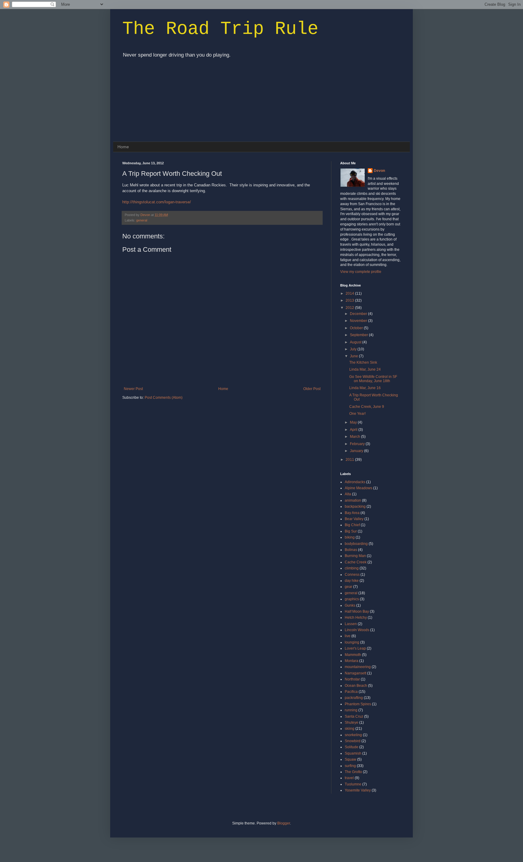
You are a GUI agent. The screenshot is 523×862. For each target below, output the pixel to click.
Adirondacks (355, 482)
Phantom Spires (358, 704)
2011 (350, 459)
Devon (145, 215)
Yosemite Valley (358, 790)
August (356, 342)
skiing (349, 728)
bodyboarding (356, 544)
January (357, 451)
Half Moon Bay (357, 611)
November (359, 321)
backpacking (355, 506)
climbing (352, 568)
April (354, 430)
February (358, 444)
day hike (352, 580)
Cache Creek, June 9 (366, 407)
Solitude (351, 747)
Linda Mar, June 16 (365, 388)
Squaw (350, 759)
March (355, 436)
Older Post (312, 389)
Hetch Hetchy (356, 617)
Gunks (350, 605)
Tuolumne (353, 784)
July (353, 349)
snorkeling (353, 735)
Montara (351, 661)
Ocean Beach (356, 685)
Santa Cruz (354, 716)
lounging (352, 642)
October (357, 328)
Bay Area (352, 513)
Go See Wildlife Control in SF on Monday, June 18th (373, 379)
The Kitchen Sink (363, 362)
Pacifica (351, 692)
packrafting (354, 698)
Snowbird (352, 741)
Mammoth (353, 655)
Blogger (283, 823)
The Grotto (353, 772)
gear (348, 587)
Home (123, 146)
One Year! (357, 413)
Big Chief (352, 525)
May (354, 422)
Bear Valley (354, 519)
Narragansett (355, 673)
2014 (350, 293)
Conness (352, 574)
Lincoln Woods (357, 630)
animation (353, 500)
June (354, 356)
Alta (348, 494)
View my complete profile (360, 272)
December (359, 314)
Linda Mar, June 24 (365, 369)
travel (349, 778)
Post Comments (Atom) (164, 397)
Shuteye (351, 722)
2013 (350, 300)
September (359, 335)
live (347, 636)
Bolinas (351, 550)
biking (350, 537)
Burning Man (355, 556)
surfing (350, 766)
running (351, 710)
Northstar (352, 679)
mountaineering (358, 667)
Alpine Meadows (358, 488)
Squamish (353, 753)
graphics (352, 599)
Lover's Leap (355, 648)
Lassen (351, 624)
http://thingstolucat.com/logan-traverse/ (156, 202)
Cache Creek (356, 562)
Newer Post (133, 389)
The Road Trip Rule (220, 29)
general (141, 220)
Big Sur (351, 531)
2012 (350, 308)
